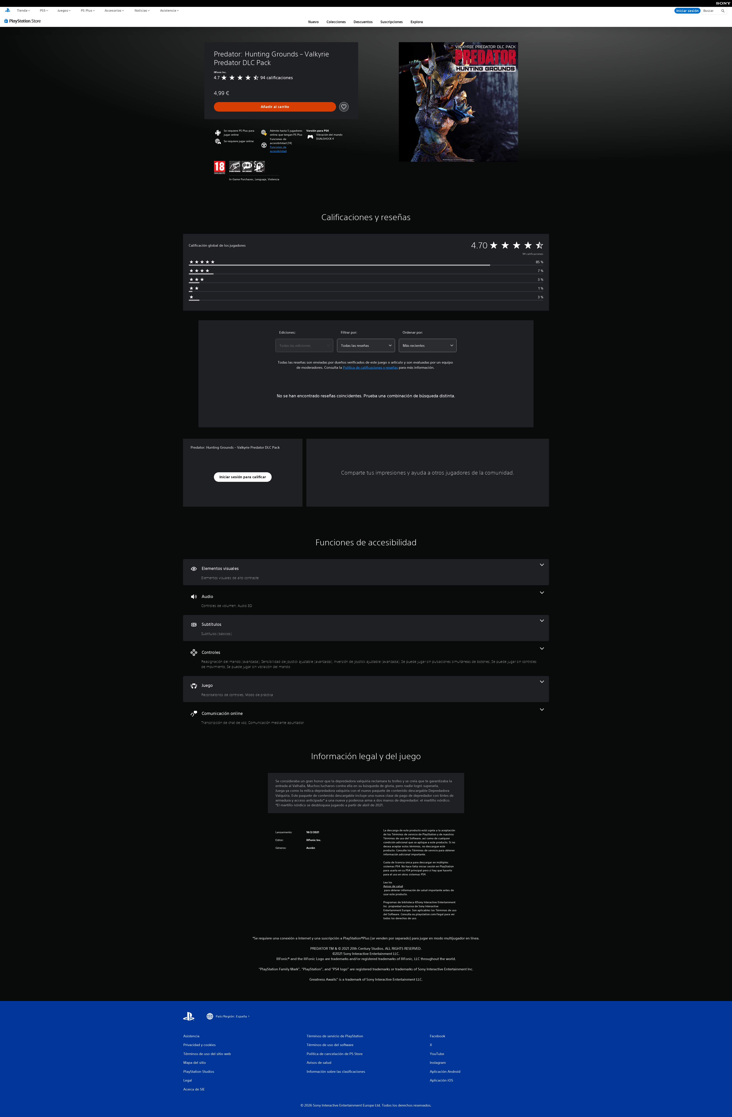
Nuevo (313, 22)
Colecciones (336, 22)
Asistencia (168, 10)
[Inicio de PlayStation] (7, 10)
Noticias (141, 10)
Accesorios (113, 10)
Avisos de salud (393, 886)
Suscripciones (391, 22)
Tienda (22, 10)
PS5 (43, 10)
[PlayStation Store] (24, 21)
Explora (417, 22)
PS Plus (86, 10)
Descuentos (363, 22)
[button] (286, 149)
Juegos (63, 10)
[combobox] (304, 345)
